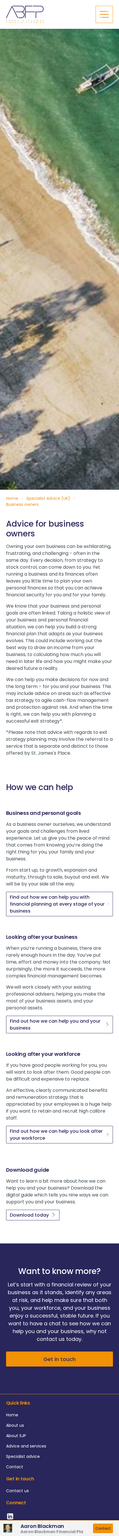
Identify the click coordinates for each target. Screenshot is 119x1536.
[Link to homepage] (47, 14)
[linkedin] (11, 1519)
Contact (103, 1528)
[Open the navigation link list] (104, 14)
